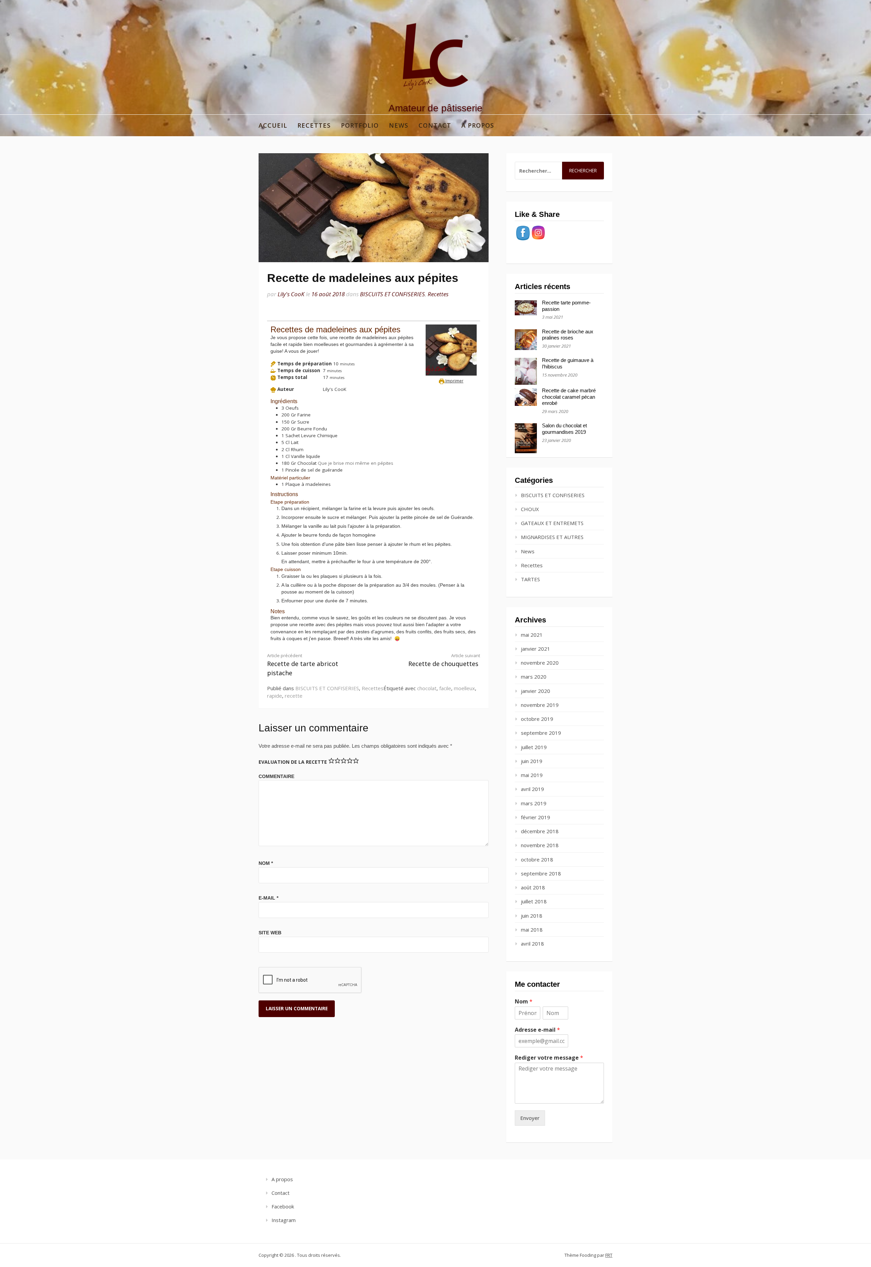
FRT (608, 1255)
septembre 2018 (541, 873)
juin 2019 (531, 761)
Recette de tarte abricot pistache (302, 664)
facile (445, 688)
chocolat (427, 688)
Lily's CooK (291, 294)
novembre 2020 (540, 662)
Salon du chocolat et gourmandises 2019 (564, 429)
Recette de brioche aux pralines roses (567, 335)
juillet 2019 (534, 747)
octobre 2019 (537, 718)
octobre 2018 (537, 859)
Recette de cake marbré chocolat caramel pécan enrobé (569, 396)
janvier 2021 (535, 648)
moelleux (464, 688)
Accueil (273, 125)
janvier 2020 (535, 690)
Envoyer (530, 1117)
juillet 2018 (534, 901)
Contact (434, 125)
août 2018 (533, 887)
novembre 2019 (540, 704)
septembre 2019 (541, 732)
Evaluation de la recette (293, 762)
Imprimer (453, 381)
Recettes (314, 125)
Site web (270, 932)
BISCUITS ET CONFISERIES (392, 294)
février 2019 (535, 817)
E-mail (268, 898)
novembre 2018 (540, 845)
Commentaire (276, 776)
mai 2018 (532, 929)
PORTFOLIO (360, 125)
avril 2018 (532, 943)
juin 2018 (531, 915)
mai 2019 (532, 775)
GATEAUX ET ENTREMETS (552, 523)
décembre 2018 (540, 831)
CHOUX (530, 509)
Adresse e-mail (537, 1029)
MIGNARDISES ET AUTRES (552, 537)
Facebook (283, 1206)
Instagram (284, 1220)
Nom (266, 863)
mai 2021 (532, 634)
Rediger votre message (549, 1057)
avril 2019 (532, 789)
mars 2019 (533, 803)
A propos (477, 125)
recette (293, 695)
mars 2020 (533, 676)
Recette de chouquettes (444, 660)
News (398, 125)
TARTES (530, 579)
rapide (274, 695)
